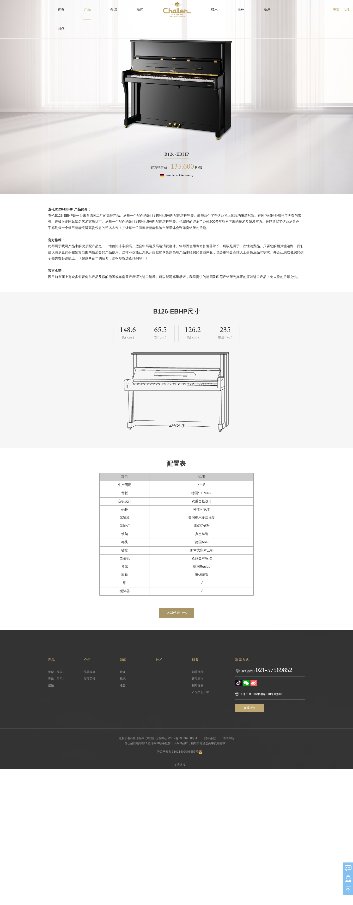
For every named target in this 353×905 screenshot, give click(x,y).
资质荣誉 (89, 678)
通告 (123, 685)
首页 (61, 9)
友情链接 (179, 764)
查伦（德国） (56, 672)
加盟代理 (197, 672)
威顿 (51, 685)
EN (346, 9)
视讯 (123, 678)
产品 (87, 9)
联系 (267, 9)
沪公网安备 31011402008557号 (177, 751)
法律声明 (228, 738)
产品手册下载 (200, 692)
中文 (336, 9)
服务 (240, 9)
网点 (61, 29)
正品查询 (197, 678)
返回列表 (173, 612)
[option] (176, 92)
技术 (214, 9)
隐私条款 (210, 738)
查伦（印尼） (56, 678)
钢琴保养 (197, 685)
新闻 (140, 9)
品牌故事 (89, 672)
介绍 (113, 9)
